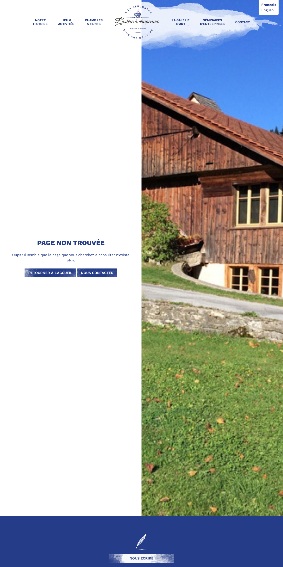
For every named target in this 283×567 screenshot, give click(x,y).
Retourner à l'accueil (50, 273)
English (267, 10)
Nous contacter (97, 273)
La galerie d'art (180, 22)
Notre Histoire (40, 22)
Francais (268, 5)
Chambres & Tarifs (94, 22)
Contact (242, 22)
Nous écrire (141, 558)
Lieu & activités (66, 22)
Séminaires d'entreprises (212, 22)
